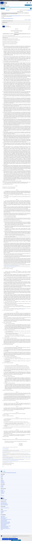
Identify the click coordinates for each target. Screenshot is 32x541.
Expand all (26, 19)
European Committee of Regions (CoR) (5, 523)
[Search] (30, 8)
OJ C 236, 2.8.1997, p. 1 (26, 453)
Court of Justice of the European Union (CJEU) (6, 519)
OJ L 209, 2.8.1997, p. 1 (16, 450)
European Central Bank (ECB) (4, 520)
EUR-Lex (3, 5)
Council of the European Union (4, 517)
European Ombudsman (3, 525)
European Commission (3, 518)
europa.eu (6, 499)
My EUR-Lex (27, 3)
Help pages (2, 475)
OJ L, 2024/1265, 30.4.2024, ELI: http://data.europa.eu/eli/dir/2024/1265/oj (15, 459)
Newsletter (2, 486)
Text (2, 24)
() (17, 42)
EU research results (3, 491)
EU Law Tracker (2, 495)
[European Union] (2, 498)
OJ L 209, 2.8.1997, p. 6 (7, 452)
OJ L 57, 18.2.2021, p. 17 (11, 267)
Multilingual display (4, 22)
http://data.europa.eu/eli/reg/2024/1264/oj (14, 15)
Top (2, 466)
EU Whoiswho (2, 492)
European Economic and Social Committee (5, 522)
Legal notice (2, 512)
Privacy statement (3, 482)
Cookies (2, 513)
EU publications (2, 493)
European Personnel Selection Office (5, 527)
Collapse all (29, 19)
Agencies (2, 529)
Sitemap (2, 477)
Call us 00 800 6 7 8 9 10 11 (4, 502)
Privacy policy (2, 511)
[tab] (16, 20)
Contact (1, 476)
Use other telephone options (4, 503)
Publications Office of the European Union (11, 472)
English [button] (30, 3)
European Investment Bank (4, 524)
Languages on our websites (4, 510)
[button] (16, 540)
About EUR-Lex (2, 485)
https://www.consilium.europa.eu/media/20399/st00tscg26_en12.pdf (11, 460)
